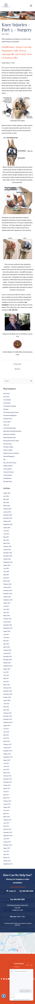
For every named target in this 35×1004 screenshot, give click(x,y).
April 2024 (6, 578)
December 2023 (7, 590)
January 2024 (7, 587)
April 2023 (6, 612)
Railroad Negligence (9, 456)
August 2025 (6, 527)
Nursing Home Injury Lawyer (11, 440)
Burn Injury (6, 396)
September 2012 (7, 864)
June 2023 (6, 609)
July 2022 (6, 634)
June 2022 (6, 637)
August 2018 (6, 760)
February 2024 (7, 584)
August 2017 (6, 788)
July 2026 (6, 496)
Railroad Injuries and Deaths (11, 453)
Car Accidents (7, 400)
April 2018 (6, 769)
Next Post (17, 369)
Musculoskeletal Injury (9, 437)
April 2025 (6, 540)
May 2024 (6, 575)
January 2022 (7, 653)
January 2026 (7, 512)
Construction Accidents (9, 406)
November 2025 (7, 518)
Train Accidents (7, 469)
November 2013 (7, 845)
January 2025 (7, 549)
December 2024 (7, 553)
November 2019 (7, 719)
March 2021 (6, 685)
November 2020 (7, 694)
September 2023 (7, 600)
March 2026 (6, 505)
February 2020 (7, 713)
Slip (4, 459)
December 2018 (7, 751)
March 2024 (6, 581)
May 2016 (6, 813)
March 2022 (6, 647)
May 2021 (6, 678)
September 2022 (7, 628)
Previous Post (17, 364)
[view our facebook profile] (1, 979)
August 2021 (6, 669)
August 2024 (6, 565)
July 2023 (6, 606)
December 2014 (7, 832)
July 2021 (6, 672)
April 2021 (6, 681)
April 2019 (6, 738)
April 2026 (6, 502)
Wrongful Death (7, 481)
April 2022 (6, 644)
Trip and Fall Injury (8, 472)
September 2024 (7, 562)
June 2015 (6, 823)
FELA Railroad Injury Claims (11, 412)
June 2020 (6, 703)
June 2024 (6, 571)
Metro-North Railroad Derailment (12, 431)
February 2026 (7, 509)
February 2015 (7, 829)
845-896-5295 (28, 891)
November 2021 (7, 659)
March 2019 (6, 741)
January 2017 (7, 804)
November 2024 (7, 556)
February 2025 (7, 546)
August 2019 (6, 725)
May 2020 (6, 707)
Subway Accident (8, 466)
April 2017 (6, 795)
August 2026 (6, 493)
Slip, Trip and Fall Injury (9, 463)
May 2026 (6, 499)
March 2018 (6, 773)
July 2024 (6, 568)
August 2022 (6, 631)
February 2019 (7, 744)
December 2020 (7, 691)
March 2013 (6, 857)
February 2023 (7, 619)
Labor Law (6, 425)
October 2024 (7, 559)
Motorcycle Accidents (9, 434)
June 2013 (6, 851)
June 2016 (6, 810)
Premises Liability (8, 447)
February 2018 (7, 776)
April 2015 (6, 826)
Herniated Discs (7, 418)
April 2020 (6, 710)
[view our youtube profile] (9, 979)
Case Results (7, 403)
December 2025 (7, 515)
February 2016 (7, 820)
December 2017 (7, 779)
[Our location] (33, 979)
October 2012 (7, 861)
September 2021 (7, 666)
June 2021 (6, 675)
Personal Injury (7, 444)
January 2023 (7, 622)
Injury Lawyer (5, 34)
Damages (5, 409)
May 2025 (6, 537)
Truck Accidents (7, 475)
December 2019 (7, 716)
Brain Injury (6, 393)
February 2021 (7, 688)
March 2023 (6, 615)
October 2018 (7, 754)
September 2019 (7, 722)
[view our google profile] (6, 979)
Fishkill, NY (12, 891)
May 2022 (6, 641)
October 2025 (7, 521)
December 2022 (7, 625)
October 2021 (7, 663)
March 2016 (6, 817)
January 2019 (7, 747)
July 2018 (6, 763)
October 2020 (7, 697)
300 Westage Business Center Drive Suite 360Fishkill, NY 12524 (17, 907)
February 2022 (7, 650)
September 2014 (7, 835)
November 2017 (7, 782)
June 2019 (6, 732)
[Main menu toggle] (31, 5)
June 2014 (6, 839)
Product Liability (7, 450)
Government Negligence (10, 415)
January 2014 (7, 842)
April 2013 (6, 854)
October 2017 (7, 785)
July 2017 (6, 791)
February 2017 (7, 801)
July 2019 (6, 729)
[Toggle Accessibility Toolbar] (4, 996)
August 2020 (6, 700)
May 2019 (6, 735)
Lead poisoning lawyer (9, 428)
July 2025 (6, 531)
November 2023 (7, 593)
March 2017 (6, 798)
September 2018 (7, 757)
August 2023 (6, 603)
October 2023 (7, 597)
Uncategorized (7, 478)
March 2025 (6, 543)
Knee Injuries (5, 67)
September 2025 (7, 524)
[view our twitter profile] (4, 979)
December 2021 (7, 656)
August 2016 (6, 807)
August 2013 (6, 848)
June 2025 (6, 534)
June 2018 (6, 766)
